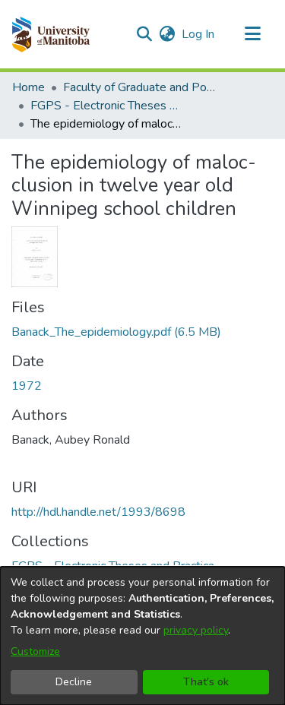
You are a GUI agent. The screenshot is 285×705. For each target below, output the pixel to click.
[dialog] (142, 636)
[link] (116, 332)
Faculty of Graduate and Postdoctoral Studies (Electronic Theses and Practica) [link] (139, 87)
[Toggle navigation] (252, 34)
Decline (73, 682)
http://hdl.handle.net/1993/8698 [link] (98, 512)
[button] (50, 34)
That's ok (206, 682)
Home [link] (28, 87)
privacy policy (195, 630)
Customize (35, 651)
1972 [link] (26, 386)
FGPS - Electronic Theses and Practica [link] (106, 105)
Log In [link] (199, 34)
